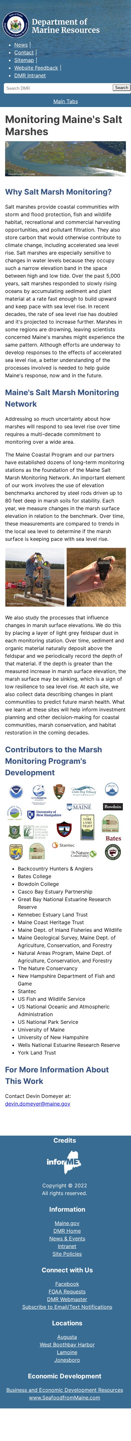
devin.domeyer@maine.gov (37, 1103)
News (21, 45)
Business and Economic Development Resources (64, 1390)
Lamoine (67, 1352)
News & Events (67, 1238)
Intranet (67, 1246)
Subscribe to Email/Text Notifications (67, 1307)
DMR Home (67, 1231)
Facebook (67, 1284)
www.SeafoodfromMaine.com (64, 1397)
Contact (24, 52)
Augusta (67, 1337)
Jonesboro (67, 1360)
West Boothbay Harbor (67, 1344)
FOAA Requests (67, 1291)
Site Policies (67, 1254)
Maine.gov (67, 1223)
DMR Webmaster (67, 1299)
